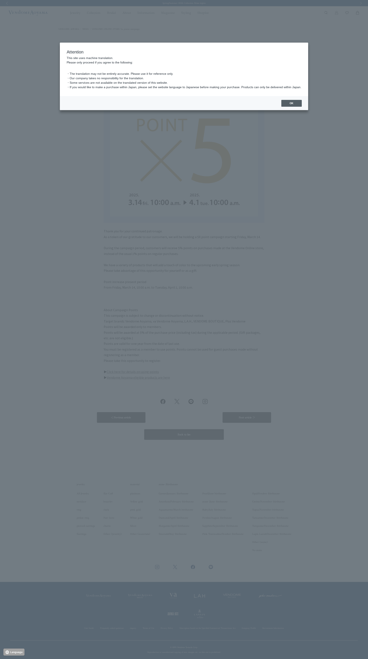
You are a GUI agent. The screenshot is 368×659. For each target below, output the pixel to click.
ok (291, 103)
